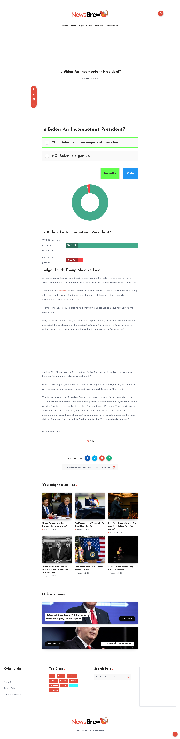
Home (65, 26)
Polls (92, 441)
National (54, 685)
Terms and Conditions (13, 694)
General (63, 681)
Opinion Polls (85, 26)
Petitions (99, 26)
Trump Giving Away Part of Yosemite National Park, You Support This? (55, 570)
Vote (130, 173)
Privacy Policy (10, 688)
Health (73, 681)
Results (110, 173)
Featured (71, 676)
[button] (93, 142)
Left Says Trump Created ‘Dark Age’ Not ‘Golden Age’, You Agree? (123, 526)
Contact (7, 682)
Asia (52, 676)
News (73, 26)
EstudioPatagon (98, 730)
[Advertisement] (90, 45)
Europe (61, 676)
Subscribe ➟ (112, 26)
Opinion (74, 685)
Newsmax (62, 290)
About (6, 676)
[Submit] (128, 677)
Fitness (53, 681)
